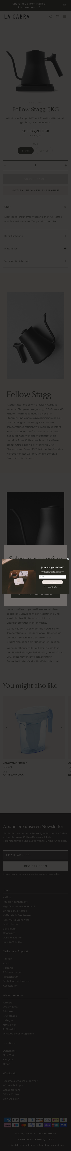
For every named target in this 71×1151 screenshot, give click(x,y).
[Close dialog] (68, 559)
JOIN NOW (52, 582)
